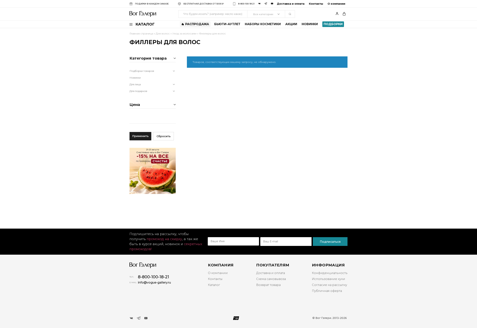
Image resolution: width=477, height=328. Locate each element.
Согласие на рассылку (329, 285)
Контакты (316, 3)
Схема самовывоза (271, 279)
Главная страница (141, 33)
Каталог (214, 285)
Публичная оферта (327, 291)
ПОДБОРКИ (333, 24)
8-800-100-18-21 (246, 3)
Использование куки (328, 279)
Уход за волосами (184, 33)
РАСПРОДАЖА (197, 24)
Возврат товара (268, 285)
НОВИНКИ (310, 24)
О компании (336, 3)
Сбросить (163, 136)
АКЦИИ (291, 24)
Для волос (163, 33)
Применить (140, 136)
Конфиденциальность (330, 273)
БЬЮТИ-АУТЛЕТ (227, 24)
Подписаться (330, 241)
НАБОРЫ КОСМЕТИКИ (263, 24)
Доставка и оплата (290, 3)
